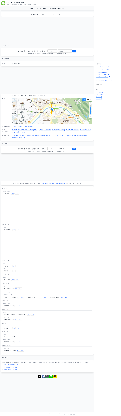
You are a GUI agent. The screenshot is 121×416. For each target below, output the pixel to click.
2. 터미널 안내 (99, 94)
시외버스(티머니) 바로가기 (9, 367)
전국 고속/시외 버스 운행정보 (15, 2)
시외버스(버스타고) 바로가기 (10, 369)
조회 (74, 51)
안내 (13, 193)
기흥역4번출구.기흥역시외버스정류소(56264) (24, 130)
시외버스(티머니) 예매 (101, 74)
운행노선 (52, 14)
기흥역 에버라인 (28, 126)
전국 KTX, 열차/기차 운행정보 (103, 80)
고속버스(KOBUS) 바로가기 (9, 364)
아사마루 (63, 414)
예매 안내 (60, 14)
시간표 (17, 193)
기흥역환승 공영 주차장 (18, 135)
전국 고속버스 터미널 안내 (102, 67)
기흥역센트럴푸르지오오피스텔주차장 (77, 135)
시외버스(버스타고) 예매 (102, 77)
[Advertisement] (47, 30)
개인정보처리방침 (70, 414)
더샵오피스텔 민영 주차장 (58, 135)
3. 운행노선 (99, 97)
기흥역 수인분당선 (17, 126)
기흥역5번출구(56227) (45, 130)
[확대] (90, 103)
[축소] (90, 116)
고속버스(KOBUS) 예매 (102, 72)
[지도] (84, 99)
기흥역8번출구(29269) (58, 130)
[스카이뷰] (89, 99)
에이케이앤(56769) (85, 130)
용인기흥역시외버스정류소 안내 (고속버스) (54, 183)
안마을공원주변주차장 (18, 137)
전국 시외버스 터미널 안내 (102, 69)
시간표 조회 (34, 14)
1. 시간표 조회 (99, 92)
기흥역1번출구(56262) (18, 132)
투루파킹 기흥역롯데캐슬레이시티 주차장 (38, 135)
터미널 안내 (44, 14)
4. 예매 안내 (99, 99)
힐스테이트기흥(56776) (72, 130)
